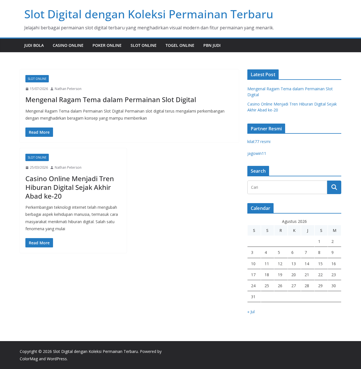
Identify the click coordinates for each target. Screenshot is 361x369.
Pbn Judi (212, 45)
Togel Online (180, 45)
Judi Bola (34, 45)
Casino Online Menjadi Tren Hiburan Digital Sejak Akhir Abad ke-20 (69, 187)
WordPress (57, 358)
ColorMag (29, 358)
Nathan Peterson (68, 88)
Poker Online (107, 45)
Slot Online (144, 45)
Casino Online (68, 45)
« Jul (251, 311)
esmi (258, 141)
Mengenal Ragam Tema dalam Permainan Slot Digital (110, 99)
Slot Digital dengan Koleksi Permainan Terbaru (148, 14)
